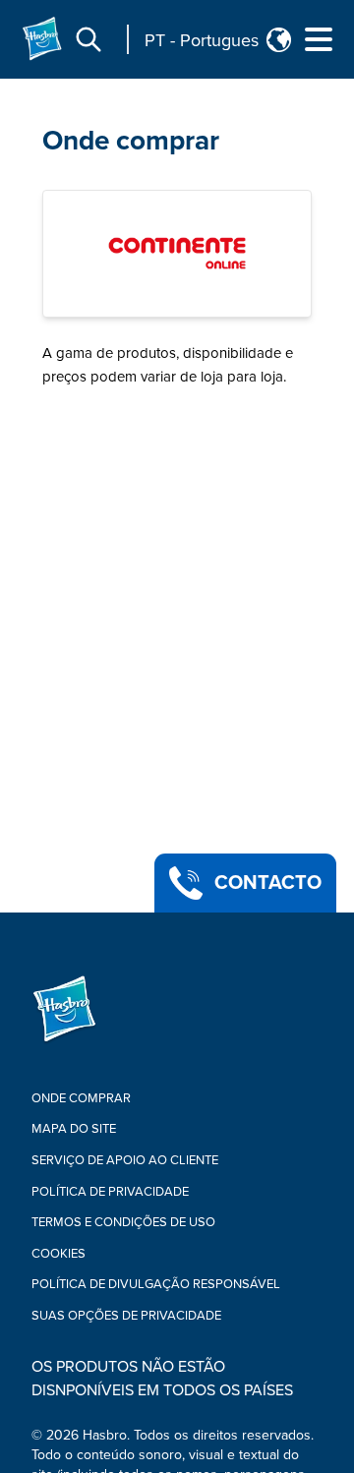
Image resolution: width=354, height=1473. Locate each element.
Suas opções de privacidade (126, 1316)
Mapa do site (73, 1129)
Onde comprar (130, 140)
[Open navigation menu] (318, 39)
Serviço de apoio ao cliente (124, 1160)
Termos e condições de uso (123, 1222)
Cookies (58, 1254)
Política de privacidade (110, 1192)
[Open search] (88, 39)
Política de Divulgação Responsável (155, 1284)
